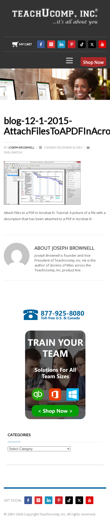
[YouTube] (102, 44)
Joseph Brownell (21, 147)
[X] (92, 44)
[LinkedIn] (61, 44)
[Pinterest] (71, 44)
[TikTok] (82, 44)
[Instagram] (51, 44)
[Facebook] (41, 44)
